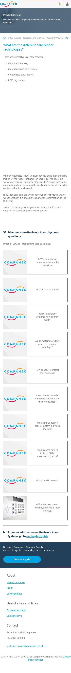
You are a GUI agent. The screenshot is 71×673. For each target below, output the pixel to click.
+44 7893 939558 (16, 638)
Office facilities (14, 38)
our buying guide (37, 536)
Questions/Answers (54, 38)
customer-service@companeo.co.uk (25, 646)
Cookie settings (14, 593)
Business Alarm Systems (33, 38)
